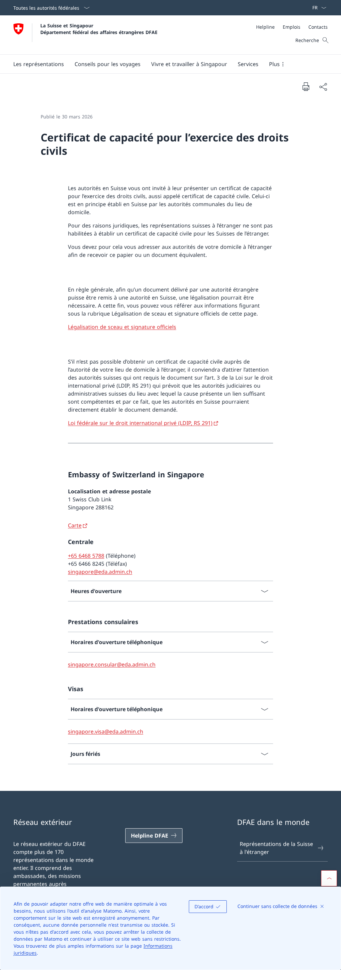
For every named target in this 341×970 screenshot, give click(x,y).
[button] (38, 64)
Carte (75, 525)
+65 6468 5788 (86, 555)
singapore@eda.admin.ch (100, 571)
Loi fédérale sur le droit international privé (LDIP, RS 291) (140, 423)
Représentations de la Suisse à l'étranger (276, 848)
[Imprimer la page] (305, 86)
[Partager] (323, 86)
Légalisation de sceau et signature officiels (122, 327)
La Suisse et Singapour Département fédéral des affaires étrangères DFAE (99, 28)
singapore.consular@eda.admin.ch (112, 664)
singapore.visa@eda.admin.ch (105, 731)
